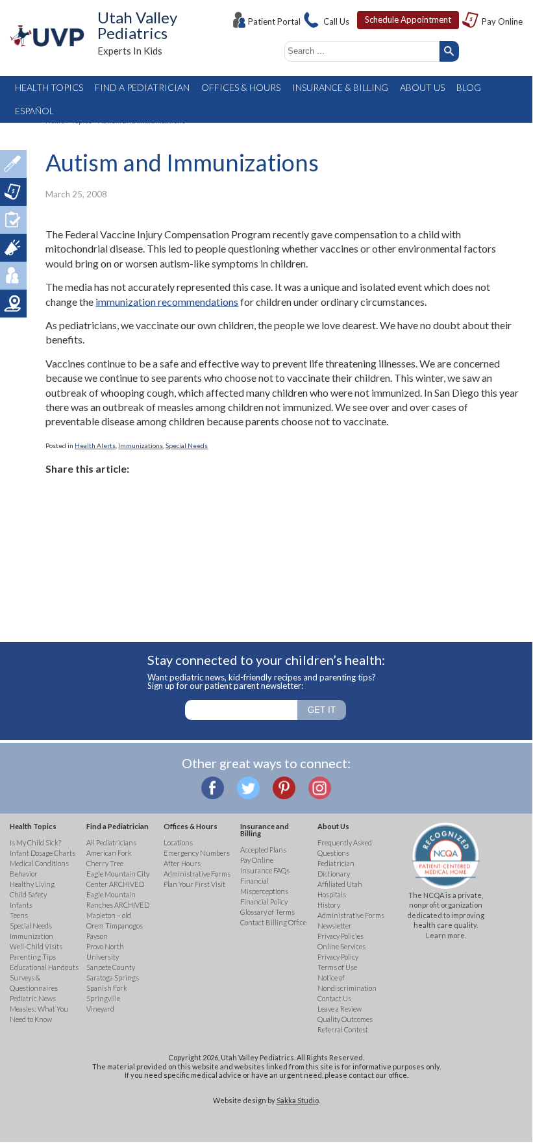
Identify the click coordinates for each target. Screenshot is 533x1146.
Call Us (336, 21)
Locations (13, 304)
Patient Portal (274, 21)
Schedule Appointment (408, 19)
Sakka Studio (298, 1100)
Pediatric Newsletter (13, 248)
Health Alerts (95, 445)
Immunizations (140, 445)
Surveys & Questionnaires (13, 220)
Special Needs (187, 445)
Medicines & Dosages (13, 164)
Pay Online (502, 21)
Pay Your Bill (13, 192)
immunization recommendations (166, 301)
